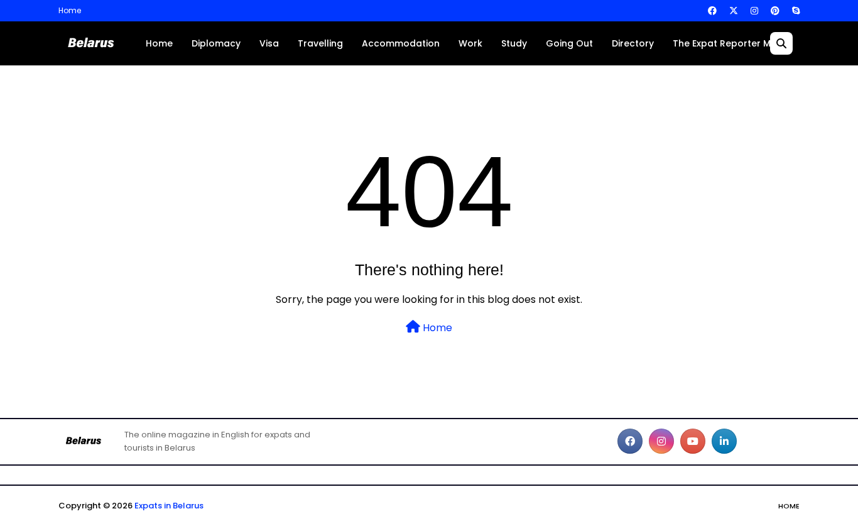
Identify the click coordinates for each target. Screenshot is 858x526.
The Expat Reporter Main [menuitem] (729, 43)
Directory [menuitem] (633, 43)
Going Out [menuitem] (569, 43)
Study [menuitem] (514, 43)
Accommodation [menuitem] (401, 43)
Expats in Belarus (169, 506)
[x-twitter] (733, 10)
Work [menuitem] (470, 43)
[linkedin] (724, 441)
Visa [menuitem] (269, 43)
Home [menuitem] (159, 43)
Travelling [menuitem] (320, 43)
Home (69, 10)
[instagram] (754, 10)
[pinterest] (775, 10)
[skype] (794, 10)
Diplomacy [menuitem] (216, 43)
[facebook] (712, 10)
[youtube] (692, 441)
